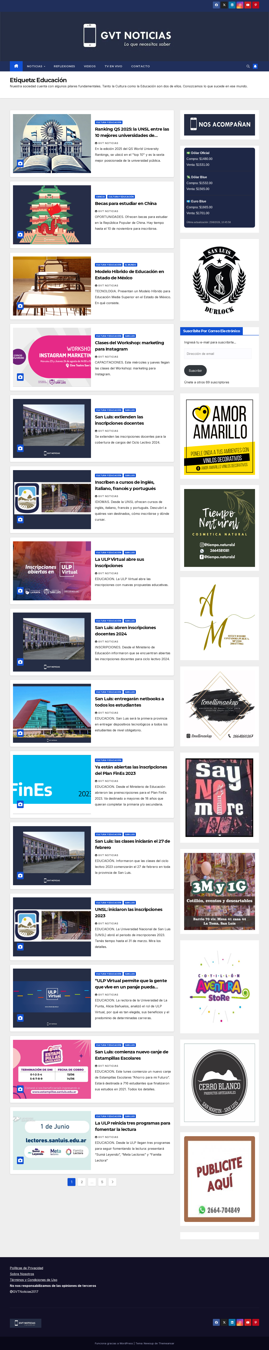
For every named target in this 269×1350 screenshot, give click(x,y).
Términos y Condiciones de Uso (33, 1280)
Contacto (140, 66)
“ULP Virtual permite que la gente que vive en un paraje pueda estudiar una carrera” (131, 987)
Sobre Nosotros (22, 1274)
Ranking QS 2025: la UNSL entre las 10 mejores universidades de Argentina (132, 135)
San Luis (130, 336)
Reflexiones (64, 66)
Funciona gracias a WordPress (114, 1343)
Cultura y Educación (108, 122)
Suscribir (195, 371)
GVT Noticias (108, 143)
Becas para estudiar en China (126, 203)
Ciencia (100, 197)
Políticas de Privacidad (26, 1268)
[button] (248, 66)
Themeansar (166, 1343)
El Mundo (130, 265)
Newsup (149, 1343)
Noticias (35, 66)
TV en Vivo (113, 66)
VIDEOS (90, 66)
